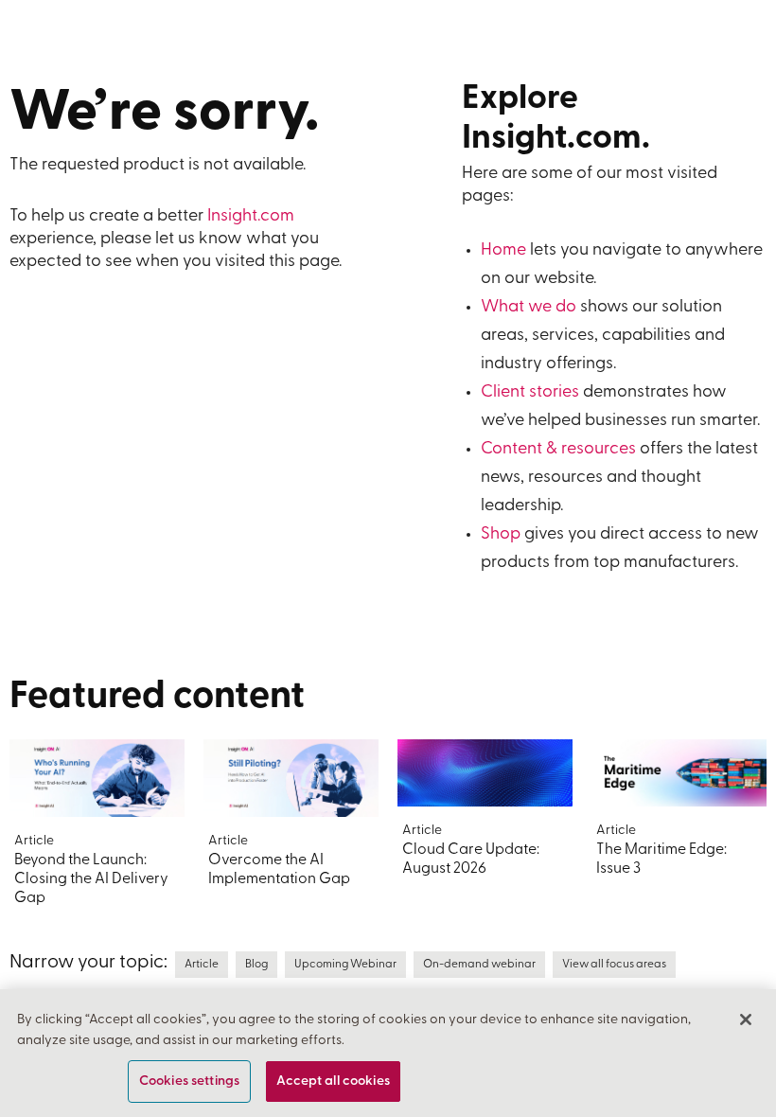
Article (202, 964)
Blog (256, 964)
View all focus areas (614, 964)
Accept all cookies (333, 1081)
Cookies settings (189, 1081)
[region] (388, 1053)
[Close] (746, 1019)
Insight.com (250, 216)
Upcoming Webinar (345, 964)
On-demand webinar (479, 964)
